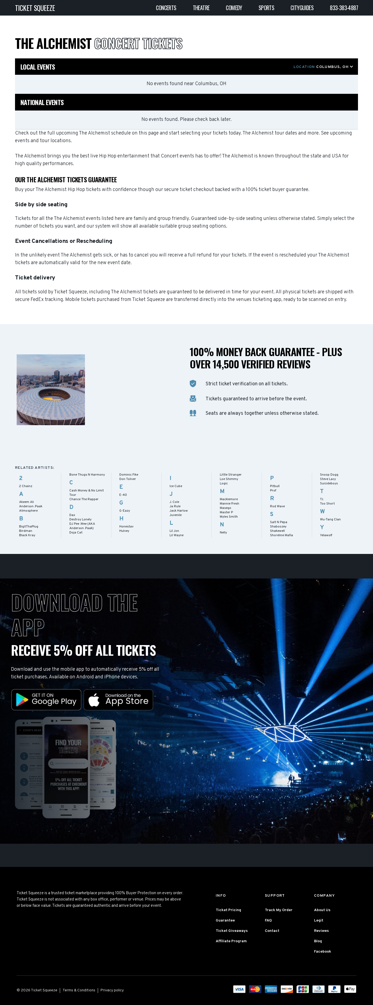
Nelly (223, 532)
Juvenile (176, 515)
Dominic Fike (128, 475)
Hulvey (124, 531)
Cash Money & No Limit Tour (86, 492)
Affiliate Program (231, 941)
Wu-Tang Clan (330, 519)
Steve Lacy (328, 479)
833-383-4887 (344, 7)
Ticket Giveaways (232, 931)
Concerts (166, 7)
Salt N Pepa (278, 522)
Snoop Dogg (329, 475)
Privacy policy (112, 990)
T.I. (322, 499)
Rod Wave (277, 506)
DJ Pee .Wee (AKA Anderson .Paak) (82, 526)
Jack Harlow (179, 511)
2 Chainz (25, 486)
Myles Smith (229, 517)
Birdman (25, 531)
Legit (318, 920)
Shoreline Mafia (281, 535)
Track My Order (278, 910)
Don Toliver (127, 479)
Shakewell (277, 531)
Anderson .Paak (30, 506)
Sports (266, 7)
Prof (273, 490)
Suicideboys (329, 483)
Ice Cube (176, 486)
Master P (226, 512)
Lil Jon (174, 531)
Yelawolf (326, 535)
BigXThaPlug (28, 526)
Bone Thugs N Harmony (87, 475)
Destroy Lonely (80, 519)
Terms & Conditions (79, 990)
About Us (322, 910)
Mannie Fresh (229, 504)
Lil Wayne (176, 535)
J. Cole (174, 502)
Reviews (321, 931)
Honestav (126, 526)
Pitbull (275, 486)
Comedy (234, 7)
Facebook (322, 951)
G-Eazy (124, 511)
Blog (318, 941)
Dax (72, 515)
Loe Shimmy (229, 479)
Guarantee (225, 920)
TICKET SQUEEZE (35, 7)
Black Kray (27, 535)
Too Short (327, 504)
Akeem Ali (26, 502)
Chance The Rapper (84, 499)
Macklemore (229, 499)
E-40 (123, 495)
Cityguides (302, 7)
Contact (272, 931)
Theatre (201, 7)
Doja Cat (75, 532)
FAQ (268, 920)
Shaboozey (278, 526)
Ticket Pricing (228, 910)
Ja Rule (175, 506)
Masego (225, 508)
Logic (224, 483)
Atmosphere (28, 511)
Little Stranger (231, 475)
